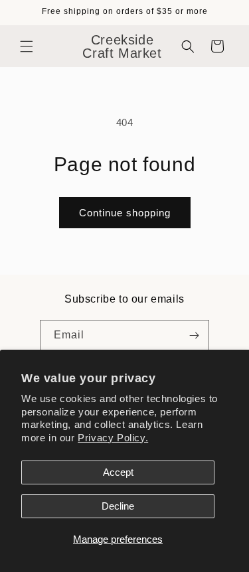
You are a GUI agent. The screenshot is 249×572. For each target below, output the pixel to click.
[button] (26, 46)
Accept (118, 472)
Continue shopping (125, 212)
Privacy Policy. (113, 437)
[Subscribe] (193, 335)
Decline (118, 506)
